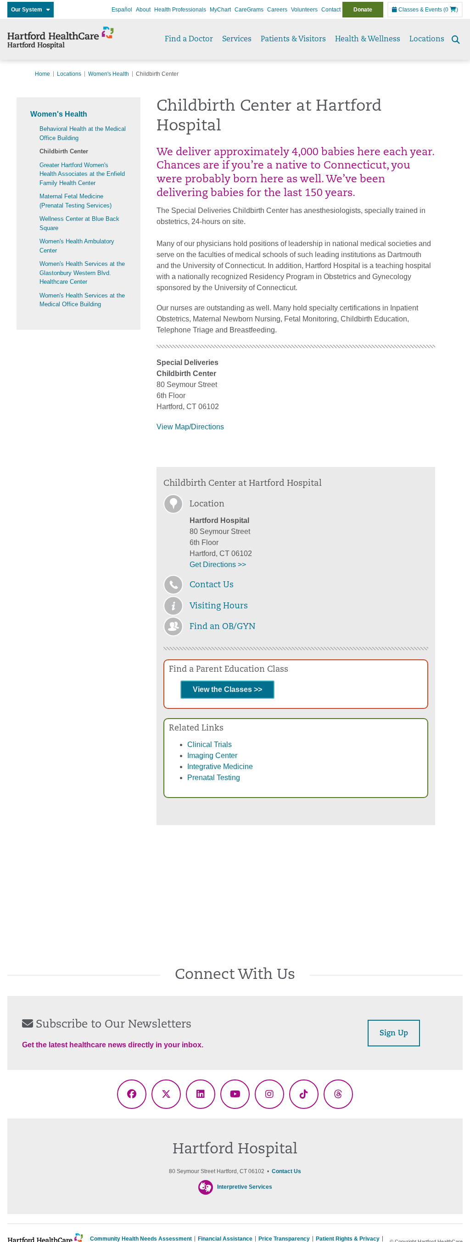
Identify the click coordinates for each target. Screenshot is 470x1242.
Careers (277, 9)
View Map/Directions (190, 427)
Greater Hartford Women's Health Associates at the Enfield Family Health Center (82, 174)
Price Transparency (284, 1239)
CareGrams (249, 9)
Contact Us (212, 585)
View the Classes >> (227, 689)
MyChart (220, 9)
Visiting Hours (219, 606)
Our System (28, 9)
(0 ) (450, 9)
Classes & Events (419, 9)
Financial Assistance (225, 1239)
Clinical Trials (209, 744)
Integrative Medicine (220, 766)
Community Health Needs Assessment (141, 1239)
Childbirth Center (63, 151)
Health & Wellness (367, 39)
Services (237, 39)
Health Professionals (180, 9)
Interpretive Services (244, 1187)
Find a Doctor (189, 39)
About (143, 9)
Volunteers (304, 9)
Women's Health (108, 74)
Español (122, 9)
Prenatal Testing (213, 777)
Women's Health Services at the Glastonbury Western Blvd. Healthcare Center (82, 272)
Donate (362, 9)
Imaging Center (212, 755)
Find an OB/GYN (222, 627)
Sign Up (394, 1033)
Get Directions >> (218, 564)
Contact (331, 9)
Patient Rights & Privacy (348, 1239)
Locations (426, 39)
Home (42, 74)
